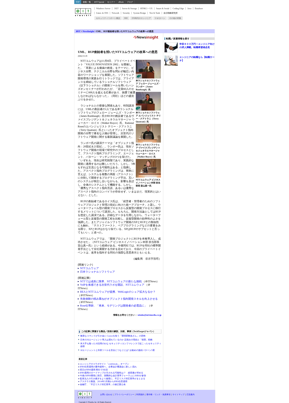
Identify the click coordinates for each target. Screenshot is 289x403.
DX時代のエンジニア (141, 18)
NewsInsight (88, 31)
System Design (139, 13)
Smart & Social (162, 8)
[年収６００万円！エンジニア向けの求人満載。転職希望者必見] (171, 47)
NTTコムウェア (89, 268)
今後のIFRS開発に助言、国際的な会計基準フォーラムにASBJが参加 (113, 375)
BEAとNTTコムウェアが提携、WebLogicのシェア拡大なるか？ (118, 291)
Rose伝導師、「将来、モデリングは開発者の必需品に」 (113, 305)
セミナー (111, 2)
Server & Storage (129, 8)
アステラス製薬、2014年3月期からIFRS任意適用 (103, 381)
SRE (126, 18)
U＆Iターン (160, 18)
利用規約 (140, 394)
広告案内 (190, 394)
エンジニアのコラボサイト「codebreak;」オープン (104, 364)
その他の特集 (175, 18)
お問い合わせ (106, 394)
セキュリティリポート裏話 (108, 18)
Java (189, 8)
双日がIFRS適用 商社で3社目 (94, 369)
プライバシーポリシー (124, 394)
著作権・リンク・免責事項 (158, 394)
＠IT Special (99, 2)
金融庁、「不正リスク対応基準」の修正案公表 (103, 384)
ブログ (130, 2)
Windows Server (103, 8)
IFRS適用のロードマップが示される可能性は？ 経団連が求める (111, 372)
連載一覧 (87, 2)
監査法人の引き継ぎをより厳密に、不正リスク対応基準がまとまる (112, 378)
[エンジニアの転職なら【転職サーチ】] (171, 61)
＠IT (78, 31)
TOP (78, 2)
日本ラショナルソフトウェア (97, 271)
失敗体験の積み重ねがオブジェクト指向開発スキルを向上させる (119, 298)
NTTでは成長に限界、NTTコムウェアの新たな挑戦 (111, 281)
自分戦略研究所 (171, 13)
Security (126, 13)
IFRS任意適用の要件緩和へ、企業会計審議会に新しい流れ (108, 366)
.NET (116, 8)
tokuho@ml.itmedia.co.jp (149, 315)
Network (115, 13)
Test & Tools (154, 13)
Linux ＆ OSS (102, 13)
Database (199, 8)
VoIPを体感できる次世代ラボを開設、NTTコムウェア (112, 284)
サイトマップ (178, 394)
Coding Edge (178, 8)
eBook (121, 2)
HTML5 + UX (146, 8)
